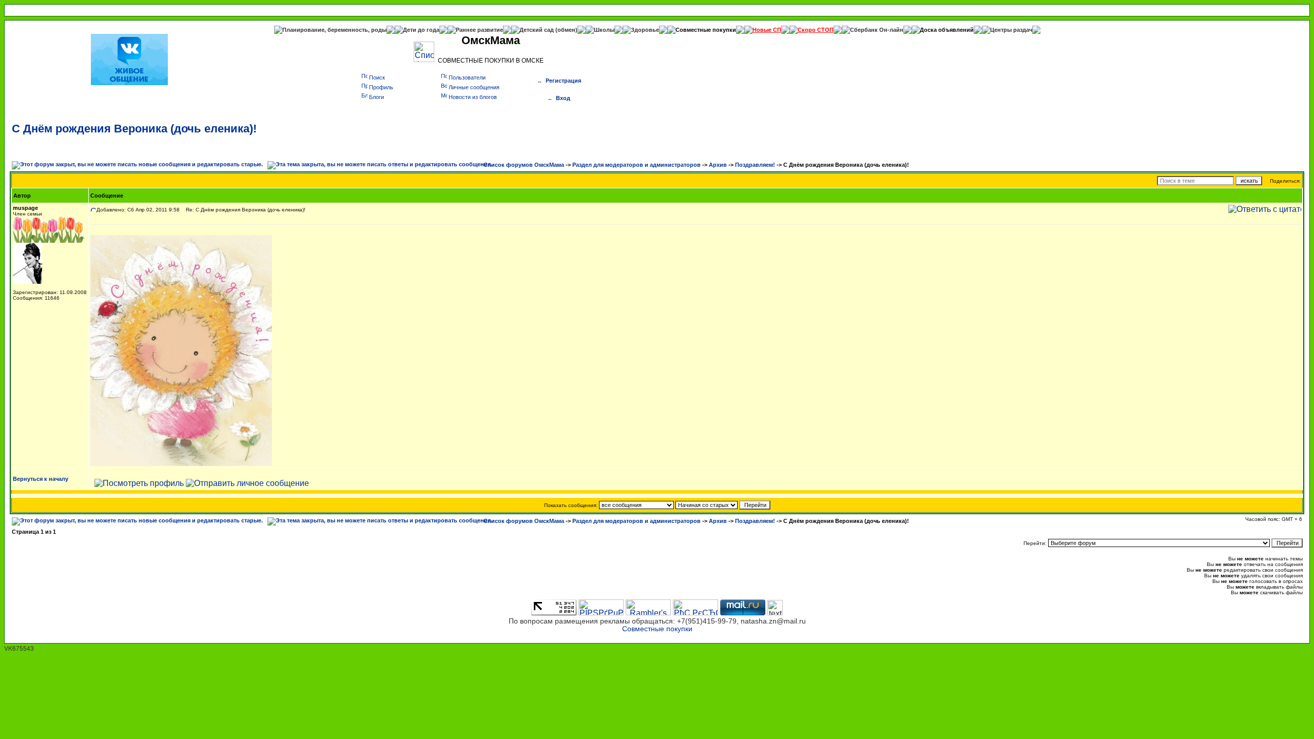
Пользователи (467, 77)
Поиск (377, 77)
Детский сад (537, 30)
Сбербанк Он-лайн (876, 30)
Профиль (381, 87)
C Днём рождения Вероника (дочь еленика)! (134, 128)
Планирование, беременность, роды (334, 30)
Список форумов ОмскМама (524, 165)
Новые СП (766, 30)
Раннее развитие (479, 30)
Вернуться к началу (40, 479)
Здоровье (645, 30)
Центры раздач (1011, 30)
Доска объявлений (947, 30)
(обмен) (566, 30)
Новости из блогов (473, 97)
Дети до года (421, 30)
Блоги (376, 97)
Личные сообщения (474, 87)
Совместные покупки (705, 30)
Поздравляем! (755, 165)
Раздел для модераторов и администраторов (636, 165)
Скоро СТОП (816, 30)
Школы (604, 30)
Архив (718, 165)
